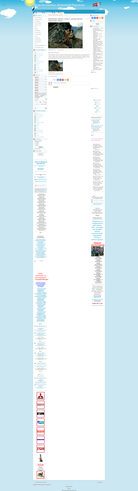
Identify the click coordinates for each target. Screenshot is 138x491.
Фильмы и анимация (39, 69)
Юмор (37, 72)
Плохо (37, 144)
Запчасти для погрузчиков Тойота (41, 194)
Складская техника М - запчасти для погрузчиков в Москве (98, 51)
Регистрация (48, 12)
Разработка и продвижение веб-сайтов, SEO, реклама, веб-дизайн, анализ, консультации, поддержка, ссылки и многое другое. (97, 230)
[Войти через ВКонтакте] (95, 18)
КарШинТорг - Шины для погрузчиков (97, 35)
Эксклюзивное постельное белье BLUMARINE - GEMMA (98, 173)
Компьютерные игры (39, 53)
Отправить (55, 87)
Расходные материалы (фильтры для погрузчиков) (40, 240)
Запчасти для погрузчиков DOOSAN (41, 305)
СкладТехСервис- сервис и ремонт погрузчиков (98, 53)
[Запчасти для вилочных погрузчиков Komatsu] (40, 443)
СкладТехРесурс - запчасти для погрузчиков (98, 28)
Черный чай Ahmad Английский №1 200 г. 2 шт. (40, 336)
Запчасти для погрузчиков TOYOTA (40, 293)
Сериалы (37, 64)
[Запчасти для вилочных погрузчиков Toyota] (40, 434)
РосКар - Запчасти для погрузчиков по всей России (98, 45)
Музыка (37, 58)
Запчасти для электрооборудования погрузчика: (40, 247)
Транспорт (37, 128)
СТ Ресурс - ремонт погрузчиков (96, 59)
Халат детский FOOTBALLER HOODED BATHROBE (96, 128)
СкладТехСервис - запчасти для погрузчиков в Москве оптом (98, 61)
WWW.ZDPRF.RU (97, 297)
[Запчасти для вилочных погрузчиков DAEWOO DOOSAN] (40, 425)
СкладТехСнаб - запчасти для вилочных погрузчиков (98, 63)
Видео (53, 14)
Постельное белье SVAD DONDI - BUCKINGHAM (97, 189)
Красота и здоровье (39, 55)
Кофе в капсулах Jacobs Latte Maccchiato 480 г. (40, 388)
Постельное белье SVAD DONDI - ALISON (97, 178)
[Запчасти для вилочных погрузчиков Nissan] (40, 408)
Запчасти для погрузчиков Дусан (40, 215)
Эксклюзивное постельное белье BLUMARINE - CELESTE (98, 147)
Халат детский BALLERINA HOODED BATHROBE (96, 120)
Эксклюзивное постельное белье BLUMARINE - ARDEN (98, 154)
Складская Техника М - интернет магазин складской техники (98, 30)
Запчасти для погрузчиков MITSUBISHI (41, 299)
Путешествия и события (40, 61)
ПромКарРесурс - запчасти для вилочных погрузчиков (98, 43)
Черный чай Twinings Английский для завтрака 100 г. (41, 366)
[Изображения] (56, 65)
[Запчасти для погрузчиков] (40, 417)
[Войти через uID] (92, 18)
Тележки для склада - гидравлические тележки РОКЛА (97, 65)
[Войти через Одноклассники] (102, 18)
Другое (37, 52)
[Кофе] (40, 374)
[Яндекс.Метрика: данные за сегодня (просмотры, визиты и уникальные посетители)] (37, 484)
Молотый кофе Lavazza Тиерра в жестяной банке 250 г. (41, 330)
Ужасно (37, 145)
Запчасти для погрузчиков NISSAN (41, 295)
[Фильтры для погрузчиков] (40, 478)
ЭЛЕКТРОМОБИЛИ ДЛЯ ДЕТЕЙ (40, 162)
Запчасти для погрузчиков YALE (40, 316)
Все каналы (38, 135)
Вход (56, 12)
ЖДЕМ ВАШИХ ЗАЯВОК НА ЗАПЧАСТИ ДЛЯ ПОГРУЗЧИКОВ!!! (97, 300)
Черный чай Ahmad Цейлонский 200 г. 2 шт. (40, 346)
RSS (62, 12)
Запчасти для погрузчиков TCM (41, 302)
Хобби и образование (39, 71)
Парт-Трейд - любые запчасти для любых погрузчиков (97, 39)
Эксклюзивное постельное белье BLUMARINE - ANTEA (98, 166)
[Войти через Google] (100, 18)
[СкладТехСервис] (40, 462)
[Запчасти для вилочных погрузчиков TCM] (40, 452)
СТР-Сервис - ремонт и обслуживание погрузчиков (98, 57)
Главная (39, 12)
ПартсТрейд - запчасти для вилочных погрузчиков (98, 41)
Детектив (61, 49)
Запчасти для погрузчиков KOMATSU (41, 290)
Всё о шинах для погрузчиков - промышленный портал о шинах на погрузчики (97, 68)
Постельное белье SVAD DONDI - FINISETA (97, 184)
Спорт (37, 66)
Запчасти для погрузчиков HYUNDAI (41, 309)
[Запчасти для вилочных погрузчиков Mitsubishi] (40, 399)
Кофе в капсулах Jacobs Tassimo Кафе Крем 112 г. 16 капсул (41, 382)
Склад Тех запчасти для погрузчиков (97, 34)
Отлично (37, 141)
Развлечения (38, 63)
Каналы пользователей (39, 136)
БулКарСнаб (95, 32)
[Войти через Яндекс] (97, 18)
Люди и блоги (38, 56)
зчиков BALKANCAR (40, 320)
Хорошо (37, 142)
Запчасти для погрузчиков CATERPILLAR (41, 313)
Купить (92, 131)
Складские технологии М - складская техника (98, 49)
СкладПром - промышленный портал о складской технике (97, 47)
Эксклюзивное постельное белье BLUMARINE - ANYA (98, 160)
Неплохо (37, 143)
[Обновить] (46, 98)
